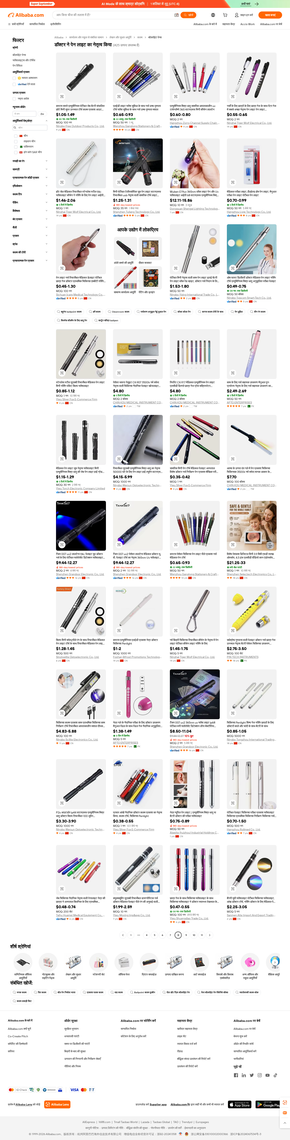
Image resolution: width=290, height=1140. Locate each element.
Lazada (145, 1122)
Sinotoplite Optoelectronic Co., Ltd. (77, 657)
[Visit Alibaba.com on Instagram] (259, 1075)
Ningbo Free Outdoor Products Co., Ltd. (80, 126)
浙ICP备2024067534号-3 (245, 1134)
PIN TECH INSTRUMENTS (242, 657)
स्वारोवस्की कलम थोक (248, 992)
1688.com (104, 1122)
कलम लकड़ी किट (24, 1001)
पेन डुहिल (239, 311)
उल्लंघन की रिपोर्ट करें (187, 1066)
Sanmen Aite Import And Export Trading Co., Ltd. (252, 915)
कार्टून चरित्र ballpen (108, 320)
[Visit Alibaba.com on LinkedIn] (243, 1075)
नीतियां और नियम (72, 1066)
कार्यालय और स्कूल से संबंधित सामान (86, 37)
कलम (139, 37)
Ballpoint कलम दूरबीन (144, 992)
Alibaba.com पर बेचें (244, 1028)
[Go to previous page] (122, 935)
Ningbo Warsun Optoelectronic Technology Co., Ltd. (138, 485)
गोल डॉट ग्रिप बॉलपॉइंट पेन (178, 992)
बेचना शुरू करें (240, 1036)
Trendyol (187, 1122)
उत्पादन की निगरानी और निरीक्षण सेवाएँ (82, 1058)
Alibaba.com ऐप (180, 1104)
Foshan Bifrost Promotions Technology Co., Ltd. (138, 657)
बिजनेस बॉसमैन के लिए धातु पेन (74, 320)
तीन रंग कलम (259, 311)
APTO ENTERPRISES (239, 402)
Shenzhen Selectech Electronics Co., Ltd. (252, 574)
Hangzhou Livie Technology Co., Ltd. (249, 211)
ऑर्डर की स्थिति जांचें (244, 1043)
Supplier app (158, 1104)
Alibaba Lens (24, 1104)
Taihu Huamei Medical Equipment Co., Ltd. (81, 915)
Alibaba (58, 37)
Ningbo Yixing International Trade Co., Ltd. (195, 294)
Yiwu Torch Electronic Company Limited (80, 488)
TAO (175, 1122)
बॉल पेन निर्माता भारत (66, 992)
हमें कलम (96, 311)
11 (202, 935)
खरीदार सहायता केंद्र (187, 1028)
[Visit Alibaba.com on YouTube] (267, 1075)
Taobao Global (161, 1122)
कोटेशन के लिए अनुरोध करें (133, 1036)
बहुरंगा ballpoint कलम (71, 311)
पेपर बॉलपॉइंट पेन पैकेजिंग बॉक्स (214, 992)
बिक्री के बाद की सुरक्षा (75, 1051)
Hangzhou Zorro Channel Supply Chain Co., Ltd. (195, 122)
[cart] (226, 15)
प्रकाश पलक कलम (95, 992)
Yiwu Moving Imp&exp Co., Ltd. (131, 915)
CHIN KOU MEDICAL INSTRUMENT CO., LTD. (138, 402)
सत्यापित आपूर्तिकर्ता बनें (245, 1051)
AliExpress (88, 1122)
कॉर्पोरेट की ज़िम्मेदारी (17, 1043)
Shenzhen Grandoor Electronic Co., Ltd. (80, 574)
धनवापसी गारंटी (71, 1036)
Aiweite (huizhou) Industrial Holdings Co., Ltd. (195, 832)
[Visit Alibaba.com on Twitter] (251, 1075)
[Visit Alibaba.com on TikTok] (275, 1075)
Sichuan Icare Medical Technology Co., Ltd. (81, 294)
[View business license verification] (180, 1134)
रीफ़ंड (180, 1051)
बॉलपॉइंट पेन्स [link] (155, 37)
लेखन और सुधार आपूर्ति (120, 37)
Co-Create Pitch (18, 1036)
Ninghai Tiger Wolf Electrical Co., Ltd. (249, 122)
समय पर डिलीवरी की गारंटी (77, 1043)
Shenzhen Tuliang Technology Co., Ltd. (136, 211)
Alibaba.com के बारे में (20, 1020)
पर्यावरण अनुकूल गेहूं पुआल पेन (153, 311)
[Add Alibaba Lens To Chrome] (57, 1104)
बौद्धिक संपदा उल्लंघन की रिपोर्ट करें (193, 1058)
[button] (176, 15)
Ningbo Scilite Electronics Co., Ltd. (77, 739)
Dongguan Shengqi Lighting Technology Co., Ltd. (195, 208)
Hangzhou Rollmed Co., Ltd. (243, 829)
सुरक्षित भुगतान (71, 1028)
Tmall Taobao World (126, 1122)
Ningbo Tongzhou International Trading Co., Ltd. (252, 739)
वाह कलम (119, 992)
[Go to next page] (209, 935)
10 (194, 935)
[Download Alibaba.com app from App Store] (240, 1104)
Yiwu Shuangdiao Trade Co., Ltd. (189, 918)
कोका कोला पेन (184, 311)
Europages (202, 1122)
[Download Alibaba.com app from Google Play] (268, 1104)
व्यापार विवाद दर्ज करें (187, 1043)
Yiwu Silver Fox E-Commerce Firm (76, 399)
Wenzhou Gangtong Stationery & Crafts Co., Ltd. (138, 126)
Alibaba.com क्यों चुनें (19, 1028)
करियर (11, 1051)
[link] (285, 1102)
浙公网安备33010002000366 (209, 1134)
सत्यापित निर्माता (128, 1028)
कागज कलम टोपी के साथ (212, 311)
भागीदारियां (239, 1058)
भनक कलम (21, 992)
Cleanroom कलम (120, 311)
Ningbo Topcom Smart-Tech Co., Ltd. (249, 297)
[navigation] (30, 486)
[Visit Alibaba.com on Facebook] (236, 1075)
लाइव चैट (181, 1036)
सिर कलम (42, 992)
